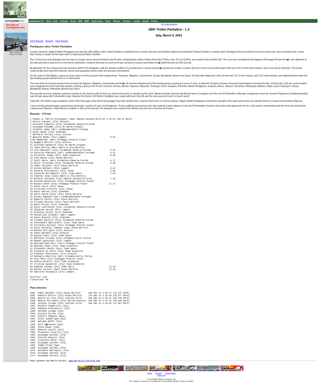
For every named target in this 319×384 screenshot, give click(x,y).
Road (73, 21)
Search (145, 21)
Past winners (61, 41)
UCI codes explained (169, 24)
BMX (87, 21)
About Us (161, 375)
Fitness (126, 21)
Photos (116, 21)
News (49, 21)
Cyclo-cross (97, 21)
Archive (158, 373)
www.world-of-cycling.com (84, 361)
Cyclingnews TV (36, 21)
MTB (80, 21)
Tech (55, 21)
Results (49, 41)
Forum (154, 21)
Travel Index (170, 373)
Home (149, 373)
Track (107, 21)
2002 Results (36, 41)
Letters (136, 21)
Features (64, 21)
